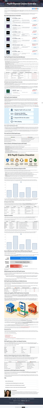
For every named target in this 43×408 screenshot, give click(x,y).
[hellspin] (8, 19)
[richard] (8, 91)
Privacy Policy (19, 398)
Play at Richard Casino (34, 77)
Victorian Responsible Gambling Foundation (10, 337)
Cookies (15, 398)
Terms (12, 398)
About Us (10, 398)
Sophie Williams (15, 8)
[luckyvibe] (8, 52)
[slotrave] (8, 26)
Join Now (35, 20)
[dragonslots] (8, 45)
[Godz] (8, 32)
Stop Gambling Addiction (31, 398)
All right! (23, 407)
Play (34, 291)
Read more (26, 407)
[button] (21, 381)
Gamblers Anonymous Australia (9, 335)
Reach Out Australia (7, 336)
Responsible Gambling (24, 398)
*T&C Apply (22, 18)
